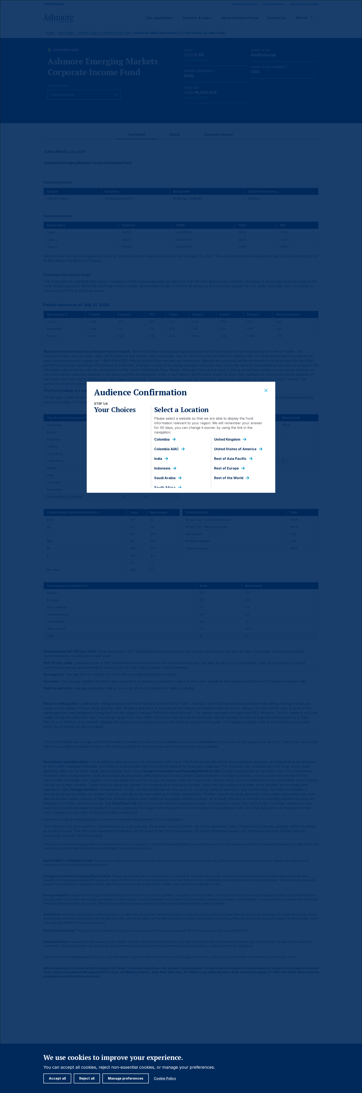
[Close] (266, 390)
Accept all (57, 1078)
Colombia (162, 439)
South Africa (165, 488)
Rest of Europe (226, 468)
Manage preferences (125, 1078)
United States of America (235, 449)
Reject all (86, 1078)
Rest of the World (228, 478)
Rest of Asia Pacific (230, 459)
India (158, 459)
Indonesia (162, 468)
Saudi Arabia (165, 478)
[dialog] (181, 546)
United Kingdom (227, 439)
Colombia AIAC (166, 449)
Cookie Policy (165, 1078)
